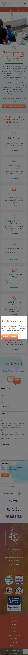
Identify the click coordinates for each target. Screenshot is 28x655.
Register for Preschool (10, 336)
